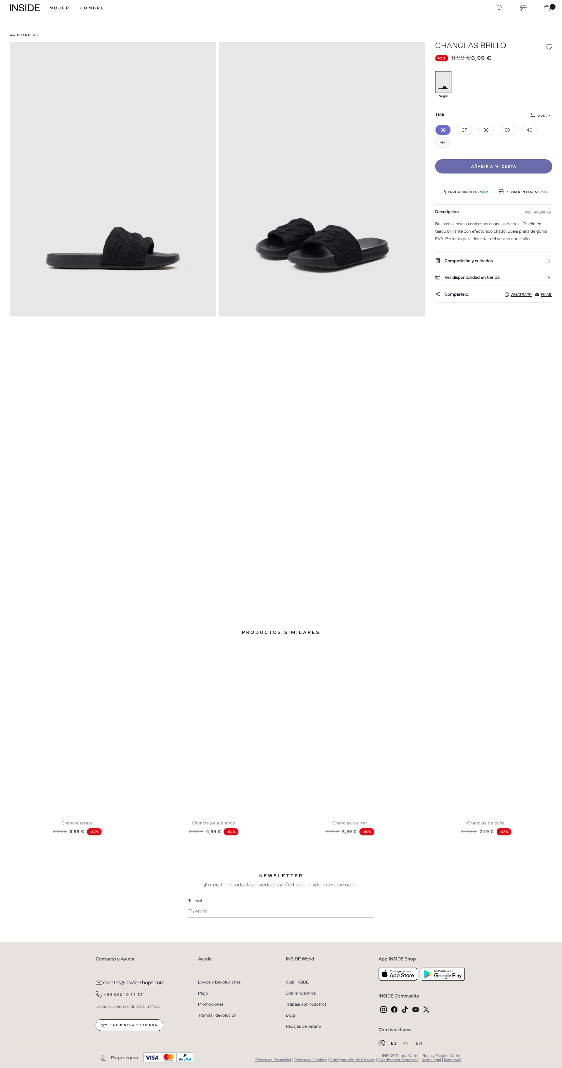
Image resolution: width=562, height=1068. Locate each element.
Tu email (195, 901)
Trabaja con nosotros (306, 1004)
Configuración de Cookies (352, 1060)
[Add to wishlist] (549, 47)
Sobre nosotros (301, 993)
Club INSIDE (297, 982)
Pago (203, 993)
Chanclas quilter (350, 823)
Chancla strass (77, 823)
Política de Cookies (310, 1060)
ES (394, 1043)
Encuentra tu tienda (133, 1025)
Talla (439, 114)
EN (419, 1043)
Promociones (210, 1004)
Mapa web (453, 1060)
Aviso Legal (431, 1060)
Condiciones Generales (398, 1060)
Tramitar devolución (217, 1015)
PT (407, 1043)
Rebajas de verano (303, 1026)
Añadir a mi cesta (493, 166)
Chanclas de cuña (486, 823)
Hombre (92, 8)
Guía (542, 115)
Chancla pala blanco (213, 823)
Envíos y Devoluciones (219, 982)
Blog (290, 1015)
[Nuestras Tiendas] (523, 8)
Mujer (59, 8)
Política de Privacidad (273, 1060)
